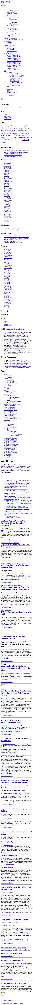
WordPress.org (7, 119)
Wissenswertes (20, 137)
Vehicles (6, 16)
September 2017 (8, 204)
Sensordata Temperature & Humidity (13, 418)
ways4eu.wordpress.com (7, 727)
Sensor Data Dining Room (17, 73)
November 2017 (8, 201)
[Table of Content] (16, 476)
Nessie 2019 (18, 133)
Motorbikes (10, 25)
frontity (17, 730)
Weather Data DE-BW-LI (13, 59)
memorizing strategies (25, 131)
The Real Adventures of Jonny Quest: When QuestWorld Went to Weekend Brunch (15, 340)
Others (15, 22)
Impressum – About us (9, 93)
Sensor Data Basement (16, 82)
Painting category (8, 845)
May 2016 (6, 213)
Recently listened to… (15, 329)
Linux (19, 130)
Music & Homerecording (10, 38)
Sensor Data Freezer (15, 85)
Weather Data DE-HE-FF (13, 63)
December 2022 (8, 169)
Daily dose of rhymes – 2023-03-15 (13, 155)
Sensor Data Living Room (17, 75)
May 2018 (6, 193)
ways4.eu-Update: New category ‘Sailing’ (16, 506)
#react (12, 125)
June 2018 (6, 191)
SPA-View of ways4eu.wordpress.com (10, 731)
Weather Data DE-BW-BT (14, 56)
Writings (9, 32)
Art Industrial (8, 128)
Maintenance (13, 19)
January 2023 (7, 167)
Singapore (27, 135)
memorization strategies (6, 131)
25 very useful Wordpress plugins (14, 511)
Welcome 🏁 (7, 457)
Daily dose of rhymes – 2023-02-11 (18, 362)
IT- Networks (10, 49)
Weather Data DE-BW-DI (13, 58)
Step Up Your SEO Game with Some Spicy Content (18, 483)
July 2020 (6, 174)
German (21, 953)
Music (13, 133)
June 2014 (6, 218)
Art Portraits (15, 128)
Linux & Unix (10, 48)
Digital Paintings (14, 29)
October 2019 (7, 180)
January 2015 (7, 217)
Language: (7, 10)
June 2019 (6, 183)
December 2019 (8, 178)
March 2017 (7, 208)
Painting (27, 133)
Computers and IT (8, 45)
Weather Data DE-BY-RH (13, 62)
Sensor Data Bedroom (15, 78)
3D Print (10, 867)
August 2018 (7, 190)
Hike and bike (10, 89)
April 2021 (6, 173)
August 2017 (7, 206)
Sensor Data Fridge (15, 83)
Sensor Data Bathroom (16, 79)
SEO (23, 135)
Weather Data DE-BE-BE (13, 55)
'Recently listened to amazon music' (16, 793)
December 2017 (8, 200)
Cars (8, 18)
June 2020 (6, 176)
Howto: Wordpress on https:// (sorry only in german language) (16, 912)
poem (3, 135)
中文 (12, 15)
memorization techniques (16, 131)
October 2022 (7, 170)
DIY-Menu (28, 880)
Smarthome (10, 72)
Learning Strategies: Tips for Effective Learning (16, 152)
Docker (12, 676)
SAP (21, 135)
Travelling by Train (12, 92)
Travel (5, 88)
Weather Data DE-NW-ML (14, 65)
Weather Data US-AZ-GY (13, 69)
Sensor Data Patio (14, 81)
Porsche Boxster (17, 21)
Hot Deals (9, 42)
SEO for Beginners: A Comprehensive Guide (16, 489)
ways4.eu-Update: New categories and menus (17, 507)
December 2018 (8, 188)
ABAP (21, 125)
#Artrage (3, 126)
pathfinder (6, 363)
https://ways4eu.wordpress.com (8, 752)
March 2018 (7, 196)
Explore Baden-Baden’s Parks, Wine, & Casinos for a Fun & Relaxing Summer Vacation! (17, 366)
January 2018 (7, 198)
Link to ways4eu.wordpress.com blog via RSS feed (18, 501)
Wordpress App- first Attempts (13, 517)
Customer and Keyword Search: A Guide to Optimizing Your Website (15, 486)
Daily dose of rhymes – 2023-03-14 (13, 156)
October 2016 (7, 211)
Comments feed (8, 117)
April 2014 (6, 221)
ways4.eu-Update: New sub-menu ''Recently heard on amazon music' (15, 781)
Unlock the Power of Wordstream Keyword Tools (17, 484)
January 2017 (7, 210)
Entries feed (7, 116)
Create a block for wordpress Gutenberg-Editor (17, 490)
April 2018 (6, 194)
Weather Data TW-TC (12, 68)
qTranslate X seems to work (13, 516)
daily (25, 128)
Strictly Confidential (6, 2)
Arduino (3, 128)
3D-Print (9, 86)
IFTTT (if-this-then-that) (9, 744)
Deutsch (14, 13)
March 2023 (7, 164)
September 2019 (8, 181)
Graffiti (8, 130)
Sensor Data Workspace (16, 76)
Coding (9, 46)
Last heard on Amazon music (17, 790)
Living (5, 26)
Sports (8, 36)
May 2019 (6, 184)
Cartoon (21, 128)
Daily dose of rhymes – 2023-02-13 (18, 360)
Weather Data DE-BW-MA (14, 61)
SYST (10, 137)
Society (3, 137)
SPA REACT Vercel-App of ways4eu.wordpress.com (19, 500)
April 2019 (6, 186)
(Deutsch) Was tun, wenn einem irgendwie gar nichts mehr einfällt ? (15, 949)
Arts (24, 139)
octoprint (23, 133)
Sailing (9, 91)
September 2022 (8, 171)
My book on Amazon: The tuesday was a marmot (16, 150)
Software (7, 137)
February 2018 (7, 197)
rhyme (17, 135)
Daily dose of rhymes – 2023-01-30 (20, 363)
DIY (5, 71)
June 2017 (6, 207)
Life (11, 130)
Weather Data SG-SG (12, 66)
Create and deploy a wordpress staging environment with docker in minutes (15, 668)
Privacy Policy (10, 95)
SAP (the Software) (12, 51)
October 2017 (7, 203)
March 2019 (7, 187)
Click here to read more (6, 539)
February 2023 (7, 166)
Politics (8, 135)
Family (2, 130)
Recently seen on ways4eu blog (15, 39)
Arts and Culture (11, 28)
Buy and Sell (7, 41)
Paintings (12, 31)
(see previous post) (25, 763)
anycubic (25, 126)
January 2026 (7, 163)
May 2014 (6, 220)
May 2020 (6, 177)
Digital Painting (12, 855)
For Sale (9, 44)
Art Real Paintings (16, 140)
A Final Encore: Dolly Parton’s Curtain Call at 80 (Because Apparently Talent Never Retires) (16, 347)
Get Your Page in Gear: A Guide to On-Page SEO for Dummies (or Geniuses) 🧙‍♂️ (17, 481)
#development (8, 125)
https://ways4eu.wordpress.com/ (13, 797)
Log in (5, 114)
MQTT (10, 133)
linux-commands (23, 130)
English (14, 12)
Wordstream (20, 576)
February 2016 (7, 216)
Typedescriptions (14, 24)
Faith (8, 35)
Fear (5, 130)
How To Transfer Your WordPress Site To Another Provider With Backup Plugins (17, 498)
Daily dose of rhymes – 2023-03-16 (13, 153)
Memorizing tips (4, 133)
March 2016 (7, 214)
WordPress (9, 52)
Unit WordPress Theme (6, 1003)
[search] (1, 98)
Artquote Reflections (15, 34)
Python (12, 135)
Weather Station (8, 53)
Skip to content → (5, 1)
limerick (14, 130)
